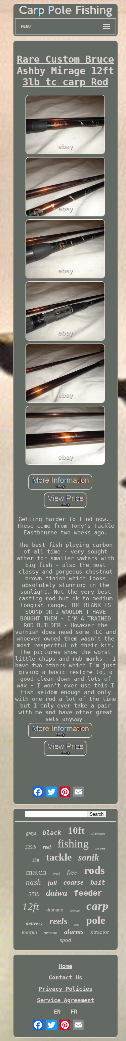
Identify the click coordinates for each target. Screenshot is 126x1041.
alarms (74, 931)
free (72, 872)
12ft (30, 906)
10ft (76, 830)
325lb (30, 847)
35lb (34, 894)
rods (94, 870)
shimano (55, 909)
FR (74, 1011)
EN (57, 1011)
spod (65, 940)
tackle (59, 857)
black (52, 832)
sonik (88, 857)
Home (65, 966)
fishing (73, 843)
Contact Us (65, 977)
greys (31, 833)
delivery (34, 923)
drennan (98, 833)
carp (97, 905)
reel (47, 847)
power (100, 848)
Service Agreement (65, 1000)
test (76, 924)
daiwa (56, 893)
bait (97, 883)
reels (58, 921)
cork (56, 874)
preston (50, 932)
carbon (75, 911)
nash (33, 882)
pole (95, 920)
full (52, 882)
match (36, 871)
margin (29, 932)
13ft (35, 860)
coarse (74, 882)
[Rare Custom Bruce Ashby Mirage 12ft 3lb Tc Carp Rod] (65, 125)
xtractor (99, 932)
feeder (88, 893)
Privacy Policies (65, 988)
